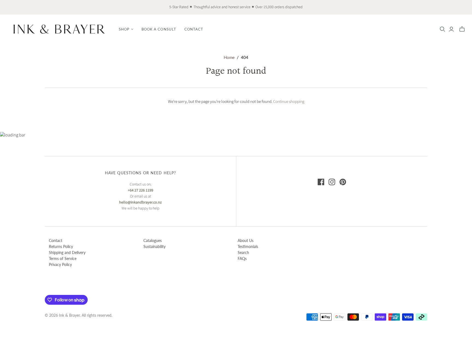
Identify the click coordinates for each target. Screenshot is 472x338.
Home (229, 57)
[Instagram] (332, 182)
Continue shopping (288, 101)
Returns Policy (61, 246)
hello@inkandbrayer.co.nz (140, 202)
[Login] (451, 29)
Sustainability (154, 246)
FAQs (242, 258)
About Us (245, 240)
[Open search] (442, 29)
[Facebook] (321, 182)
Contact (193, 29)
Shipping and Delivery (67, 252)
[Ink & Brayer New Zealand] (58, 29)
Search (243, 252)
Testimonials (248, 246)
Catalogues (152, 240)
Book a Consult (158, 29)
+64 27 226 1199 (140, 190)
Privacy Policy (60, 264)
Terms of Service (62, 258)
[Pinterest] (343, 182)
